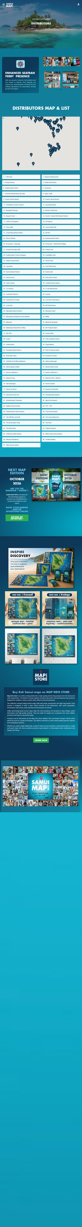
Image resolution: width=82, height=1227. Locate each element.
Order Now (41, 740)
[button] (56, 89)
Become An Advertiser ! (17, 518)
